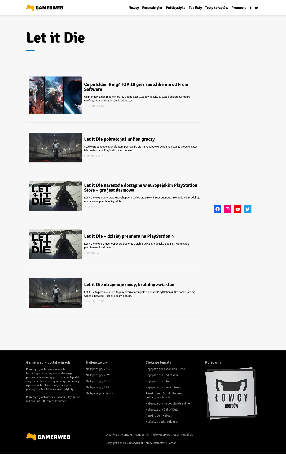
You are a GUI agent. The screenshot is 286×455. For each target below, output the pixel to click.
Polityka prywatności (165, 434)
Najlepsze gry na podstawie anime (168, 403)
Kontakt (127, 434)
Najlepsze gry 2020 (98, 375)
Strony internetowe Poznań (160, 443)
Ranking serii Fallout (159, 415)
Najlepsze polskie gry (99, 393)
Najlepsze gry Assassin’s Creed (165, 369)
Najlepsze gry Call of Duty (162, 409)
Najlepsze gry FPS (97, 387)
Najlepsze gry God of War (162, 375)
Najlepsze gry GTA (157, 381)
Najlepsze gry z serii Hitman (163, 387)
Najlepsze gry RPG (98, 381)
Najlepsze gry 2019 (98, 369)
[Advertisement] (236, 141)
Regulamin (142, 434)
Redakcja (187, 434)
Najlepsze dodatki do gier (162, 421)
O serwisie (112, 434)
